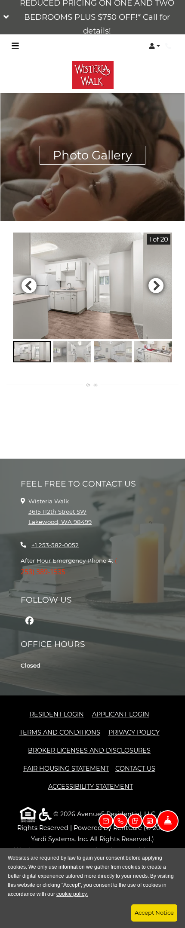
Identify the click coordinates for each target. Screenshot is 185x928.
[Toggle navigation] (15, 46)
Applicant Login (120, 714)
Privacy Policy (134, 732)
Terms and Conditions (59, 732)
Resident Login (57, 714)
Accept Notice (154, 912)
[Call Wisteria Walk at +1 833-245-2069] (169, 46)
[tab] (32, 352)
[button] (92, 17)
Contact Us (135, 768)
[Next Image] (156, 285)
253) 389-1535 (43, 571)
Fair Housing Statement (66, 768)
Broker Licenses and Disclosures (89, 750)
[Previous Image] (29, 285)
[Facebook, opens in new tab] (29, 620)
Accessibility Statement (90, 786)
